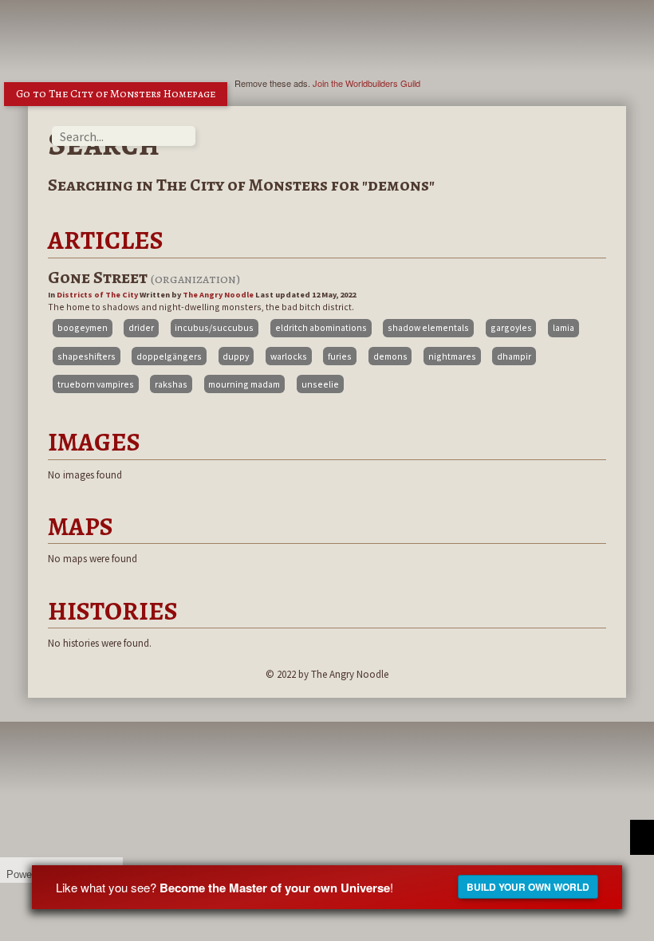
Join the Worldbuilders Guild (366, 83)
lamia (563, 327)
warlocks (288, 356)
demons (390, 356)
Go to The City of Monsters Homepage (115, 93)
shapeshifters (86, 356)
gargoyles (511, 327)
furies (340, 356)
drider (141, 327)
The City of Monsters (242, 185)
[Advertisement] (338, 36)
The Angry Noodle (218, 294)
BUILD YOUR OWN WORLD (528, 887)
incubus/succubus (214, 327)
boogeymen (82, 327)
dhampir (514, 356)
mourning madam (244, 384)
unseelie (320, 384)
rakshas (171, 384)
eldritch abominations (321, 327)
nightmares (452, 356)
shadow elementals (428, 327)
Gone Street (99, 277)
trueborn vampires (95, 384)
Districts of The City (97, 294)
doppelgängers (169, 356)
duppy (236, 356)
